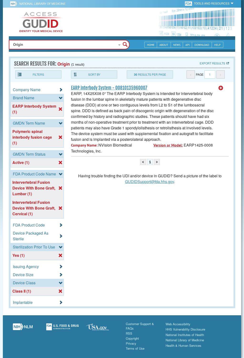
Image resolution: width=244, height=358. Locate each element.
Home (150, 45)
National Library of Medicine (42, 3)
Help (217, 45)
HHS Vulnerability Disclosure (185, 329)
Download (201, 45)
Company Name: (84, 145)
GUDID (41, 22)
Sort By (94, 74)
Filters (38, 74)
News (176, 45)
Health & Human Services (183, 345)
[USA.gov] (102, 328)
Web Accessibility (178, 324)
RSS (129, 333)
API (187, 45)
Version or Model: (168, 145)
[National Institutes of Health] (14, 3)
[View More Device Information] (221, 88)
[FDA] (189, 3)
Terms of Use (135, 348)
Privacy (131, 343)
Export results (212, 63)
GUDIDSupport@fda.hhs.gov (149, 181)
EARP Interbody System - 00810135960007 (109, 88)
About (163, 45)
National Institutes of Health (185, 334)
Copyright (132, 338)
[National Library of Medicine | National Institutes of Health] (22, 328)
